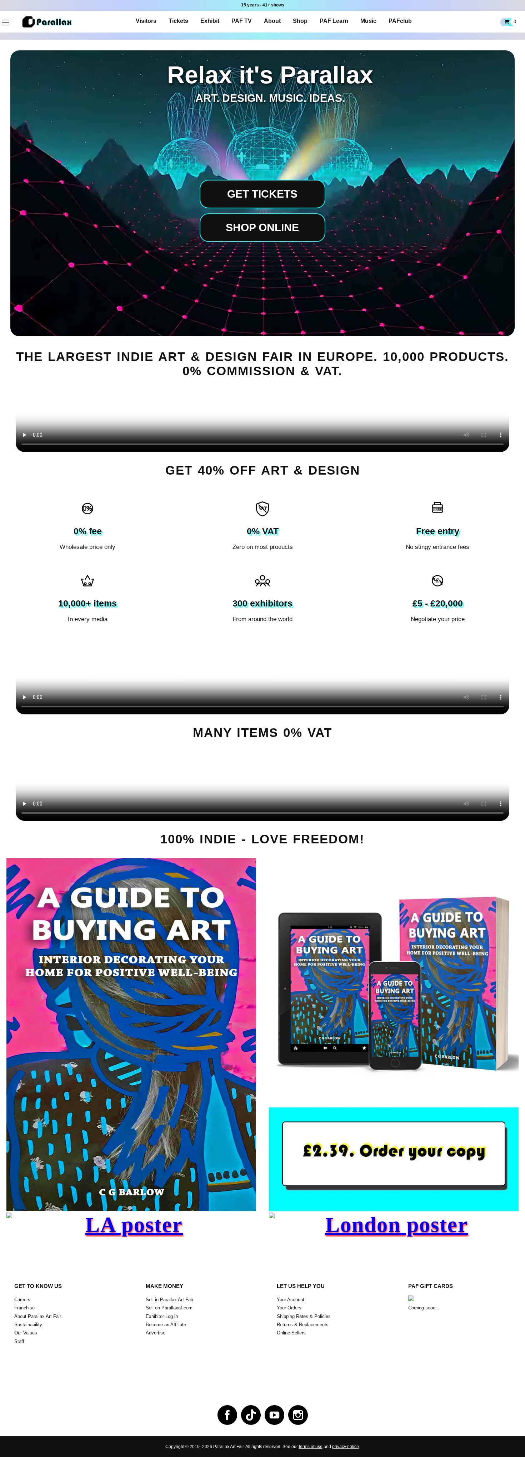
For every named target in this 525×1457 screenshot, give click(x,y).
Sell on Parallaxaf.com (169, 1307)
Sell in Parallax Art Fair (169, 1299)
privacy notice (345, 1446)
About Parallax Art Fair (37, 1316)
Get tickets (262, 194)
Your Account (290, 1299)
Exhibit (209, 21)
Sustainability (28, 1324)
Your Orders (289, 1307)
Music (368, 21)
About (272, 21)
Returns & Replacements (303, 1324)
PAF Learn (334, 21)
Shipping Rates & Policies (304, 1316)
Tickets (178, 21)
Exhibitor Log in (162, 1316)
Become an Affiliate (166, 1324)
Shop (300, 21)
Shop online (262, 227)
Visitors (146, 21)
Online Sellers (291, 1332)
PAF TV (241, 21)
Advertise (155, 1332)
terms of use (310, 1446)
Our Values (25, 1332)
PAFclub (400, 21)
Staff (19, 1341)
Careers (22, 1299)
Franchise (24, 1307)
